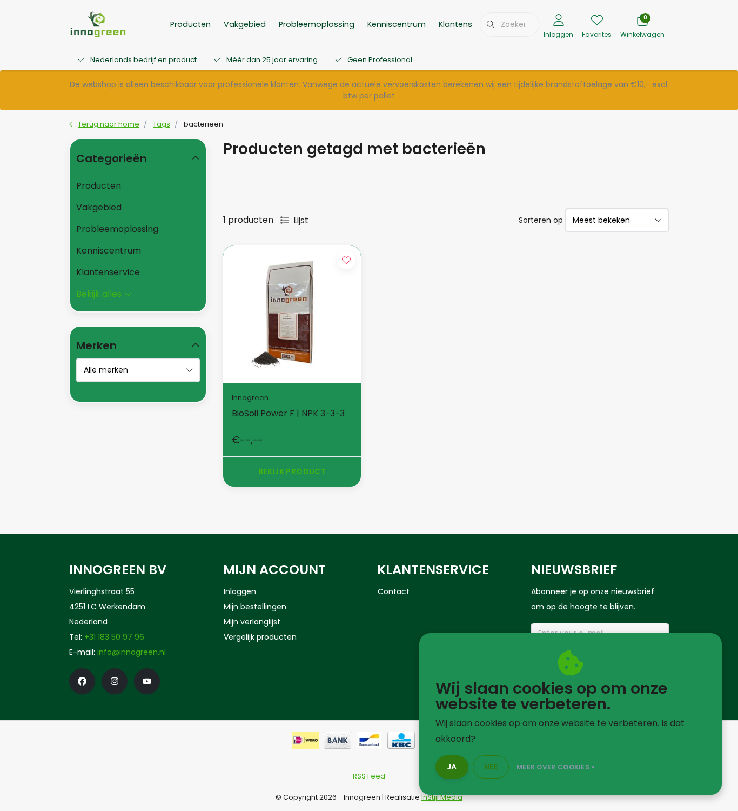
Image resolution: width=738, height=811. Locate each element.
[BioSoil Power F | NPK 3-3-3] (292, 314)
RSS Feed (369, 776)
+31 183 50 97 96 (114, 636)
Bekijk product (292, 471)
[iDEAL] (305, 740)
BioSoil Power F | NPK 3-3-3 (288, 413)
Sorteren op (541, 220)
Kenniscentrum (396, 24)
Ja (452, 766)
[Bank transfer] (337, 740)
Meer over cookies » (555, 767)
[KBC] (401, 740)
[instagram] (115, 681)
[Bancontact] (369, 740)
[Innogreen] (98, 23)
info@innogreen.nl (131, 652)
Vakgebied (245, 24)
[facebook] (82, 681)
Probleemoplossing (316, 24)
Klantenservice (467, 24)
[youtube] (147, 681)
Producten (190, 24)
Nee (491, 766)
